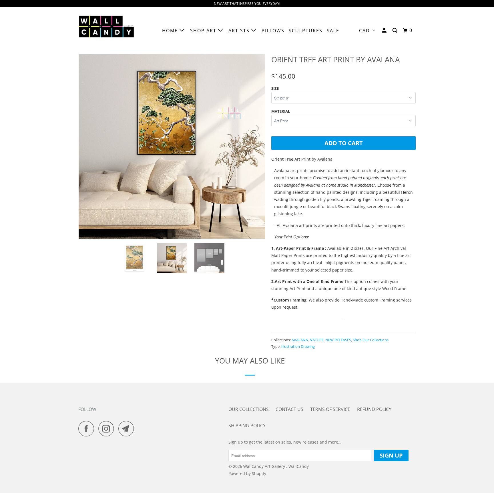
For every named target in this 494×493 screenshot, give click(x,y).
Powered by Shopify (247, 473)
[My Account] (385, 30)
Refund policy (374, 409)
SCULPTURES (305, 30)
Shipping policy (247, 425)
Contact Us (289, 409)
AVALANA (300, 339)
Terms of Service (330, 409)
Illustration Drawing (298, 346)
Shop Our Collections (371, 339)
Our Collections (248, 409)
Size (275, 88)
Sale (333, 30)
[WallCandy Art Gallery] (107, 30)
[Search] (395, 30)
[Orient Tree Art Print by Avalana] (172, 145)
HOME (171, 30)
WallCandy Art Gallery (264, 466)
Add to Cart (343, 143)
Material (280, 111)
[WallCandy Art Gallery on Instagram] (107, 428)
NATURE (317, 339)
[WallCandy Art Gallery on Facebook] (87, 428)
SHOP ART (204, 30)
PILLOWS (273, 30)
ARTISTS (239, 30)
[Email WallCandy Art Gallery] (127, 428)
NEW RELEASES (338, 339)
